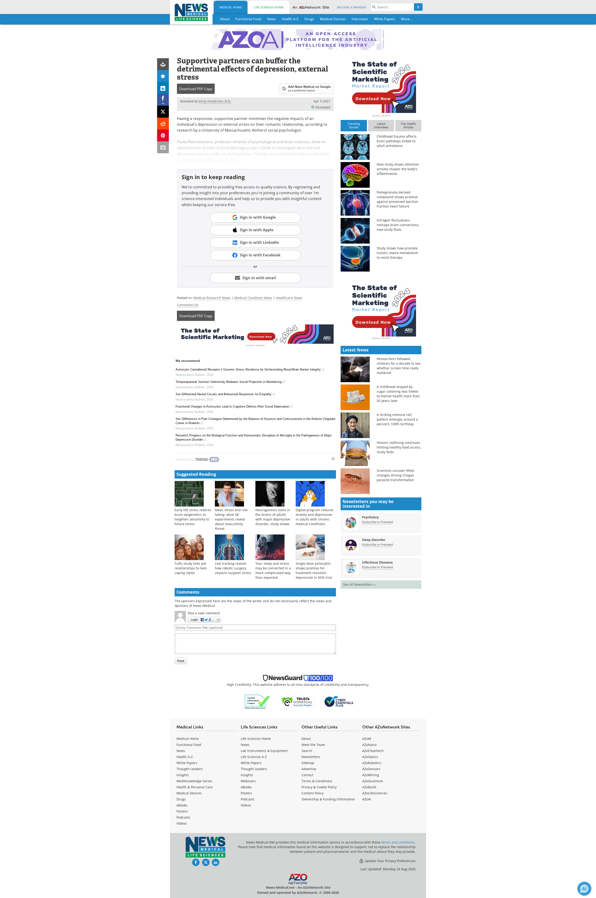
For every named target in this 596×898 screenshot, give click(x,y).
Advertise (308, 769)
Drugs (181, 799)
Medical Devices (189, 793)
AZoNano (369, 744)
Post (180, 661)
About (306, 738)
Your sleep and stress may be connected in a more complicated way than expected (273, 570)
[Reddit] (163, 123)
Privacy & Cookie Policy (319, 787)
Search (306, 750)
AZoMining (370, 775)
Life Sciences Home (269, 7)
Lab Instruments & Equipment (264, 750)
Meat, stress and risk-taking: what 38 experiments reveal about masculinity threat (231, 519)
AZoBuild (369, 787)
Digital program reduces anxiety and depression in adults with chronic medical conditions (315, 517)
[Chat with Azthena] (584, 889)
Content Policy (312, 793)
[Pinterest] (163, 135)
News (180, 750)
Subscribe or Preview (377, 522)
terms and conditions (398, 842)
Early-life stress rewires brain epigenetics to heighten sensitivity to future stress (193, 517)
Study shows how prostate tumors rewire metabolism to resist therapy (397, 253)
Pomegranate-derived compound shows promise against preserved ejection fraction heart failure (397, 199)
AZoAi (366, 799)
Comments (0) (187, 305)
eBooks (181, 805)
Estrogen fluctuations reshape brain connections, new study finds (398, 225)
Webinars (248, 781)
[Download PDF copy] (163, 64)
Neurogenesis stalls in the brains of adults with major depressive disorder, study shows (272, 517)
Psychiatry (370, 517)
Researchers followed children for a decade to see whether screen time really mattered (398, 366)
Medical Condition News (253, 298)
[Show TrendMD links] (333, 459)
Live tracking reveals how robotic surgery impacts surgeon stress (233, 568)
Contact (307, 775)
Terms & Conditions (316, 781)
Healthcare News (289, 298)
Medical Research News (211, 298)
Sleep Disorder (373, 539)
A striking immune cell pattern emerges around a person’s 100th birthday (397, 419)
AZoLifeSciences (374, 793)
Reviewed (322, 107)
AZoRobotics (371, 763)
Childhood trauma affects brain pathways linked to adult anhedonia (397, 141)
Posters (182, 811)
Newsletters (310, 757)
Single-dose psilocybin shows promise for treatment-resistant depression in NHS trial (314, 570)
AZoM (366, 738)
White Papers (186, 763)
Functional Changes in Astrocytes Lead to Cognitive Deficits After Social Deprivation (232, 406)
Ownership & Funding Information (328, 799)
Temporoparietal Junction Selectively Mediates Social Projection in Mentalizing (229, 382)
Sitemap (307, 763)
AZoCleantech (373, 750)
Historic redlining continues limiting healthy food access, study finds (399, 447)
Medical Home (230, 7)
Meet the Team (313, 744)
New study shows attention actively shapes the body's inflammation (398, 169)
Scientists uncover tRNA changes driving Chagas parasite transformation (395, 475)
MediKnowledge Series (194, 781)
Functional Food (188, 744)
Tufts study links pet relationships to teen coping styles (191, 568)
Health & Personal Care (194, 787)
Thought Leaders (189, 769)
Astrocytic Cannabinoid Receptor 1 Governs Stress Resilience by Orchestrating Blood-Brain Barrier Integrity (248, 369)
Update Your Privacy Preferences (390, 861)
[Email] (163, 147)
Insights (182, 775)
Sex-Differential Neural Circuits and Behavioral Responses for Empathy (223, 394)
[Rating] (163, 76)
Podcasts (183, 817)
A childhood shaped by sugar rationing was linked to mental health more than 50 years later (398, 393)
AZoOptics (370, 757)
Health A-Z (184, 757)
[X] (163, 112)
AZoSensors (371, 769)
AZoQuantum (372, 781)
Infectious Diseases (377, 562)
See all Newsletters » (359, 584)
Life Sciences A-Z (254, 757)
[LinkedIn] (163, 88)
